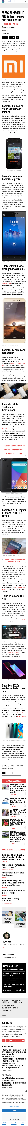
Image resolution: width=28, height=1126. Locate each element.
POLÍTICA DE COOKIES (4, 1123)
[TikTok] (15, 1040)
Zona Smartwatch (7, 903)
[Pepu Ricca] (3, 27)
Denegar (14, 1115)
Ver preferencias (14, 1119)
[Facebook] (3, 37)
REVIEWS (4, 877)
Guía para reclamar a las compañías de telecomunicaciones (13, 980)
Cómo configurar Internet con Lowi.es (14, 990)
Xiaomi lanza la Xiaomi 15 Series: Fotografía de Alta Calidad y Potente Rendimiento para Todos (13, 857)
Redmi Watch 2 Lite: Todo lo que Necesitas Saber (13, 874)
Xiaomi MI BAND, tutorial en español (13, 970)
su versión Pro (6, 283)
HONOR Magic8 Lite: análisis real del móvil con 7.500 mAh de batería (17, 823)
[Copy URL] (17, 37)
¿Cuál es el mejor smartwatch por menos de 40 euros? (13, 866)
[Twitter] (6, 37)
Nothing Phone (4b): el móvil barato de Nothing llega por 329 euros (18, 801)
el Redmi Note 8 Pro (13, 652)
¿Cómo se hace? (6, 1080)
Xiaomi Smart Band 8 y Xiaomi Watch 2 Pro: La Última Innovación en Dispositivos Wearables (13, 882)
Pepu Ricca (12, 27)
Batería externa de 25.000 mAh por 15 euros (20, 925)
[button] (25, 1091)
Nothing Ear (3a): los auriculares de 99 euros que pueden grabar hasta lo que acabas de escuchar (18, 788)
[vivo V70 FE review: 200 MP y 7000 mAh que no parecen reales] (5, 812)
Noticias (13, 828)
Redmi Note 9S (18, 712)
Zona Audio (13, 794)
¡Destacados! (14, 806)
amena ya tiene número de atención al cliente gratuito (13, 974)
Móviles (13, 816)
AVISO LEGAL (22, 1123)
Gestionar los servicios (14, 1106)
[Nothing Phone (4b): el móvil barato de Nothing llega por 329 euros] (5, 801)
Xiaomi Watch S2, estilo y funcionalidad (10, 899)
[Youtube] (22, 1040)
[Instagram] (3, 946)
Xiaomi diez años (16, 774)
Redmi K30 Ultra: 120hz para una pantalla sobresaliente (8, 920)
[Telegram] (13, 37)
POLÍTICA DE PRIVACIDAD (14, 1123)
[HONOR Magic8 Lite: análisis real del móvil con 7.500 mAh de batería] (5, 822)
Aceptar (14, 1110)
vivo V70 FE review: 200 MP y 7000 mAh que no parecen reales (18, 812)
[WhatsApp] (10, 37)
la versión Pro (21, 620)
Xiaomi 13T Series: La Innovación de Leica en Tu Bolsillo (14, 891)
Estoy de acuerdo (14, 635)
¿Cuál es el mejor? (7, 869)
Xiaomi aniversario (6, 774)
